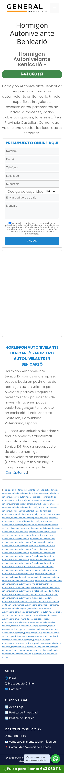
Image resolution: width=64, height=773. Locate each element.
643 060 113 (32, 74)
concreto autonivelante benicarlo (26, 497)
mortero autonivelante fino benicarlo (27, 584)
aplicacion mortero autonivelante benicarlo (24, 490)
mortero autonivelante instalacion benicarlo (31, 591)
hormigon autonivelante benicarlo (26, 511)
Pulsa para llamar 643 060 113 (34, 768)
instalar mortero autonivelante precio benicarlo (32, 528)
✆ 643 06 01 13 (15, 736)
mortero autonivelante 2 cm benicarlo (28, 535)
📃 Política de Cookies (19, 718)
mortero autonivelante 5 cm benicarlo (28, 549)
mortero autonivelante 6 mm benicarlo (28, 556)
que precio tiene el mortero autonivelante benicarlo (25, 650)
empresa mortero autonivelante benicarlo (30, 504)
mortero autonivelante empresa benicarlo (40, 577)
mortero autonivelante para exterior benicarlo (37, 605)
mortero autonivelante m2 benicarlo (27, 598)
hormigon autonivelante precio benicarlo (29, 517)
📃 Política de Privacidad (21, 712)
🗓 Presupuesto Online (19, 683)
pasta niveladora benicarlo (32, 629)
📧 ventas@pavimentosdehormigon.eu (30, 741)
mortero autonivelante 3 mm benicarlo (28, 542)
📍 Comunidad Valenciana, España (28, 747)
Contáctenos (16, 472)
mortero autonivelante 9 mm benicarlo (28, 563)
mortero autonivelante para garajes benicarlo (22, 608)
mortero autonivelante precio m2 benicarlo (30, 615)
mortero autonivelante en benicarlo (18, 580)
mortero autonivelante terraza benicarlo (29, 625)
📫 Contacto (13, 689)
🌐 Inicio (10, 678)
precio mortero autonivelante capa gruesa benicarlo (34, 646)
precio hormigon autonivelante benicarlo (29, 636)
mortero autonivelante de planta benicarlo (30, 570)
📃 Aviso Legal (14, 707)
